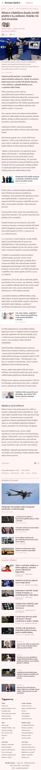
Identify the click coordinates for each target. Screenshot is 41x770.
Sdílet (13, 34)
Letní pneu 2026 (26, 745)
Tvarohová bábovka (27, 733)
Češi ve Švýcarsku (7, 752)
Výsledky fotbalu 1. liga (8, 728)
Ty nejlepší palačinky (28, 725)
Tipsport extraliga (7, 730)
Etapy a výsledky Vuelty (29, 708)
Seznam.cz (29, 3)
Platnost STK (25, 757)
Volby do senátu (6, 716)
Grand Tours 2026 (27, 719)
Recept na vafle (26, 736)
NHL (3, 738)
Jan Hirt (24, 711)
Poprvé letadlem (6, 747)
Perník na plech (26, 738)
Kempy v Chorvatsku (8, 745)
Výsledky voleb (6, 711)
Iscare (28, 473)
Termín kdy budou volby (9, 714)
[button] (20, 48)
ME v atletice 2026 (7, 733)
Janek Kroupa (19, 28)
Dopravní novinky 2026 (28, 750)
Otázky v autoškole (27, 755)
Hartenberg (5, 473)
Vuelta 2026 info (26, 706)
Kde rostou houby (15, 766)
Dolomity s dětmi (7, 757)
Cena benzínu (26, 766)
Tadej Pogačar (26, 714)
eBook (6, 34)
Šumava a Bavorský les (8, 750)
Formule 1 (4, 736)
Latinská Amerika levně (9, 755)
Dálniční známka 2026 (28, 747)
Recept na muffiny (27, 728)
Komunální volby (7, 719)
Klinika (17, 470)
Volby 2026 (5, 706)
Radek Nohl (7, 28)
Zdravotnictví (15, 473)
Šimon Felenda (31, 585)
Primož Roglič (26, 716)
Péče (22, 473)
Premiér (34, 473)
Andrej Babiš (25, 470)
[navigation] (2, 2)
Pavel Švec (29, 635)
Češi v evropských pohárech (20, 768)
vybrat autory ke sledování (9, 31)
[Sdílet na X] (38, 463)
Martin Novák (31, 623)
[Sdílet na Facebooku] (35, 463)
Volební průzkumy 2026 (9, 708)
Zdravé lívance (26, 730)
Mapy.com (20, 763)
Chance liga (5, 725)
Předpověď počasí (29, 763)
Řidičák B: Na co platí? (28, 752)
